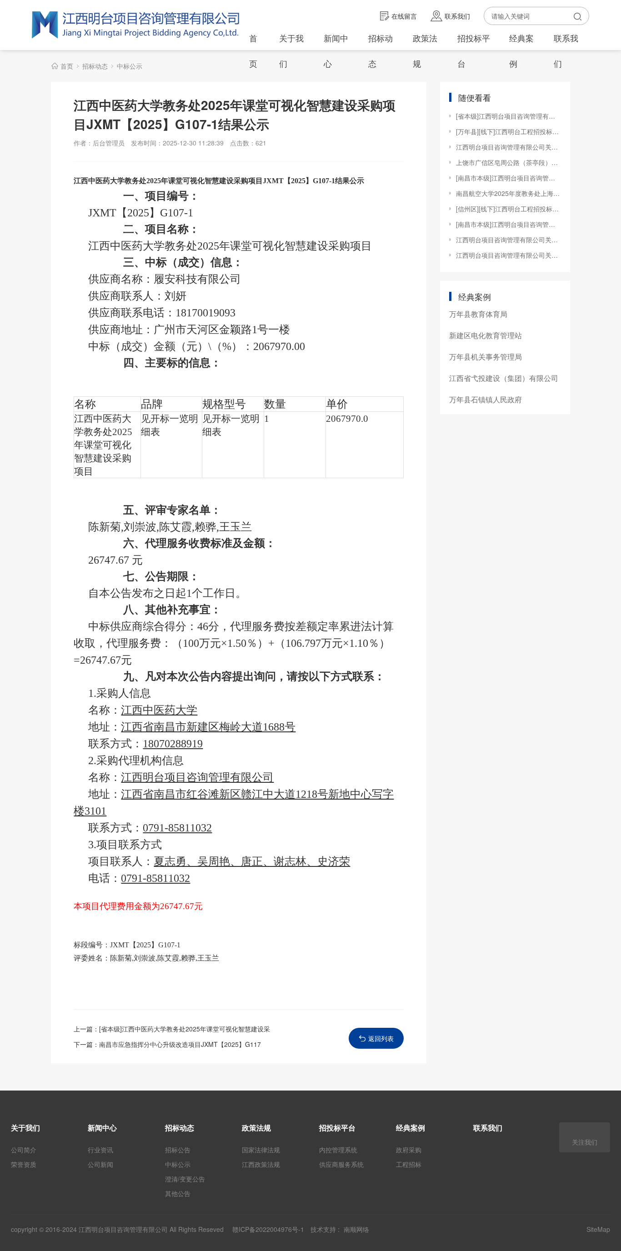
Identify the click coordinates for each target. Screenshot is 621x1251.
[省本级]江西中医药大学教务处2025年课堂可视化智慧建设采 (184, 1028)
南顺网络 (356, 1229)
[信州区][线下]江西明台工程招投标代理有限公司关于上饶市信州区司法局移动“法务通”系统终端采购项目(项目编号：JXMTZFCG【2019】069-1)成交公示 (508, 208)
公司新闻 (100, 1164)
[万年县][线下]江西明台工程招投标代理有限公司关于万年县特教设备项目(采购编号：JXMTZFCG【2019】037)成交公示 (508, 131)
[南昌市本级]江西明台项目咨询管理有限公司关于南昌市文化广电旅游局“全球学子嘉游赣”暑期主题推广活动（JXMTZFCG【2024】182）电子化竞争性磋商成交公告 (508, 177)
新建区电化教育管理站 (485, 335)
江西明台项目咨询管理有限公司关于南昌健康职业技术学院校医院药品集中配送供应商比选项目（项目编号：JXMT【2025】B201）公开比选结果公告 (508, 239)
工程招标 (408, 1164)
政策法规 (425, 50)
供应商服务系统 (341, 1164)
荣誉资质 (23, 1164)
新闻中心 (336, 50)
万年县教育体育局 (478, 314)
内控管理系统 (338, 1149)
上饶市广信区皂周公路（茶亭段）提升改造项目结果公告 (508, 162)
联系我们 (457, 15)
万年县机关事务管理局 (485, 356)
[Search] (577, 16)
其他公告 (177, 1193)
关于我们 (291, 50)
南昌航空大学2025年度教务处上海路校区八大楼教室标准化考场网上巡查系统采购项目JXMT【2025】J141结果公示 (508, 193)
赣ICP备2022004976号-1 (268, 1229)
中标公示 (129, 65)
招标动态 (380, 50)
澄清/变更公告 (185, 1178)
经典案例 (521, 50)
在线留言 (404, 15)
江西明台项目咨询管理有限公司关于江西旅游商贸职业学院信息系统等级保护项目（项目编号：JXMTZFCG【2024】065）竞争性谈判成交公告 (508, 146)
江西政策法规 (261, 1164)
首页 (253, 50)
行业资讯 (100, 1149)
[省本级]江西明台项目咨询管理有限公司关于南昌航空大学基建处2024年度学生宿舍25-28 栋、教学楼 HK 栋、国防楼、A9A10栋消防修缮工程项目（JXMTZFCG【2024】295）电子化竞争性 (508, 115)
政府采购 (408, 1149)
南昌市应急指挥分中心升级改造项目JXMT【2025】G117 (180, 1044)
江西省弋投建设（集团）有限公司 (503, 378)
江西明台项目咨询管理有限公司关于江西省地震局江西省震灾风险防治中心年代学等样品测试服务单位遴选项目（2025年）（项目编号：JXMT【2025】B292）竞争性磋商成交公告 (508, 255)
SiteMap (598, 1229)
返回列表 (381, 1038)
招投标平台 (473, 50)
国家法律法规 (261, 1149)
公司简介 (23, 1149)
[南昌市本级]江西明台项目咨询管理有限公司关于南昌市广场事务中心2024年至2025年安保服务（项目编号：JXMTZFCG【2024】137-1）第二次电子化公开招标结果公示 (508, 224)
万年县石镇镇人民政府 (485, 399)
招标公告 (177, 1149)
